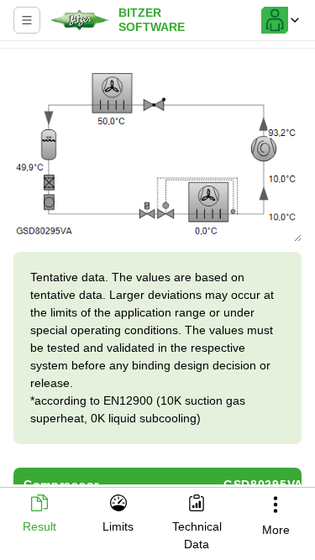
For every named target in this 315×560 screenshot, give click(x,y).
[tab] (39, 515)
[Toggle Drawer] (26, 20)
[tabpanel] (157, 269)
